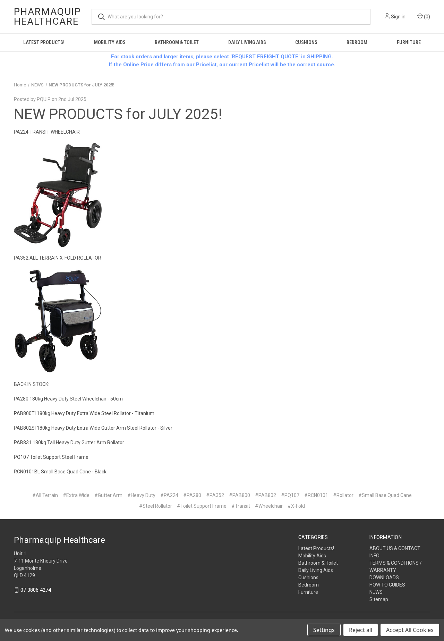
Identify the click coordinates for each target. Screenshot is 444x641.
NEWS (376, 592)
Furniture (409, 42)
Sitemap (378, 599)
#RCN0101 (316, 495)
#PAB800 (239, 495)
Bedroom (357, 42)
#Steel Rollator (155, 506)
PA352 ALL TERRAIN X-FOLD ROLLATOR (57, 258)
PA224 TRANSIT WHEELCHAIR (47, 132)
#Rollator (343, 495)
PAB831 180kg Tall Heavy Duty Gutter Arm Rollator (69, 442)
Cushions (306, 42)
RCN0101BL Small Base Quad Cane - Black (60, 471)
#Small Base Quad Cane (385, 495)
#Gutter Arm (108, 495)
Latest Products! (44, 42)
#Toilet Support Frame (202, 506)
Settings (324, 630)
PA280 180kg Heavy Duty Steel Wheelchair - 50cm (68, 399)
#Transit (240, 506)
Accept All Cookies (410, 630)
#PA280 (192, 495)
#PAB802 (265, 495)
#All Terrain (45, 495)
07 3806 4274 (35, 590)
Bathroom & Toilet (177, 42)
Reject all (360, 630)
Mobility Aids (110, 42)
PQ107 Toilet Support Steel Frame (51, 457)
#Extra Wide (76, 495)
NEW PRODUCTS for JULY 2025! (118, 114)
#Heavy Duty (141, 495)
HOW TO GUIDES (387, 585)
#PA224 (169, 495)
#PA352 (215, 495)
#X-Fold (296, 506)
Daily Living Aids (247, 42)
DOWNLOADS (384, 577)
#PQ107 (290, 495)
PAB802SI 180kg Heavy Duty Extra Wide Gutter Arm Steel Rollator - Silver (93, 428)
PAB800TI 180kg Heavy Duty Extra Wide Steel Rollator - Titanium (84, 413)
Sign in (398, 16)
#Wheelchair (269, 506)
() (426, 16)
